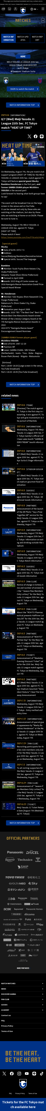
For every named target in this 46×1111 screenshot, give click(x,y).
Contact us (6, 1015)
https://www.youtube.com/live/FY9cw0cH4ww (22, 237)
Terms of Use (7, 1031)
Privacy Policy (7, 1026)
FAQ (3, 1020)
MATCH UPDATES (22, 38)
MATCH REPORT (37, 38)
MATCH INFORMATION (8, 38)
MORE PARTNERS (23, 968)
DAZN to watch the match (22, 88)
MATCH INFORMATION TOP (22, 104)
